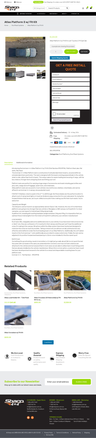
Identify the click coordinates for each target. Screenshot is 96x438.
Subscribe (81, 382)
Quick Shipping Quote (60, 58)
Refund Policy (76, 432)
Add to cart (71, 51)
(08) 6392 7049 (32, 402)
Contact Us (75, 13)
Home (6, 25)
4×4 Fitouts (40, 13)
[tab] (8, 163)
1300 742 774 (31, 404)
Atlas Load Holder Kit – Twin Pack (16, 298)
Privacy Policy (48, 432)
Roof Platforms (64, 154)
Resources (53, 13)
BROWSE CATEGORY (26, 13)
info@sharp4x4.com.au (34, 407)
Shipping (87, 432)
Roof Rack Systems (18, 25)
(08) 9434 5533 (77, 402)
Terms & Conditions (62, 432)
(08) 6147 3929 (54, 402)
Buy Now (84, 51)
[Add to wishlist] (52, 128)
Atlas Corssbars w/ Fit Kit (13, 332)
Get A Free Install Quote (62, 120)
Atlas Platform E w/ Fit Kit (73, 298)
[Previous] (7, 74)
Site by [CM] (49, 435)
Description (8, 162)
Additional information (24, 162)
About (64, 13)
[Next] (43, 74)
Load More (48, 342)
